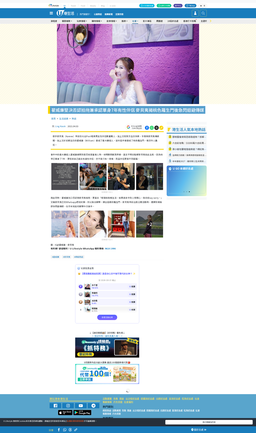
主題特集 (205, 21)
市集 (115, 398)
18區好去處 (172, 21)
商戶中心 (178, 5)
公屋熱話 (98, 14)
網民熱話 (107, 410)
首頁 (53, 118)
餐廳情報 (107, 401)
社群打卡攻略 (165, 5)
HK (64, 5)
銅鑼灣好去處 (147, 398)
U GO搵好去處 (148, 5)
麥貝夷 (67, 256)
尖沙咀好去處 (132, 398)
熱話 (74, 118)
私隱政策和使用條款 (75, 421)
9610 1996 (110, 248)
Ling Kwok (60, 126)
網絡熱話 (79, 256)
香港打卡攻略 (189, 21)
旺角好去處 (187, 398)
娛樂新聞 (109, 14)
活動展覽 (107, 398)
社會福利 (128, 401)
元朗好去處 (161, 398)
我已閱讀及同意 (209, 422)
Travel (73, 5)
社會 (197, 398)
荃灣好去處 (174, 398)
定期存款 (119, 14)
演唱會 (54, 21)
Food (83, 5)
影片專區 (147, 21)
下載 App (191, 5)
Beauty (93, 5)
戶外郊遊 (117, 401)
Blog (103, 5)
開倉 (121, 398)
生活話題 (63, 118)
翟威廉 (56, 256)
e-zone (113, 5)
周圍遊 (159, 21)
